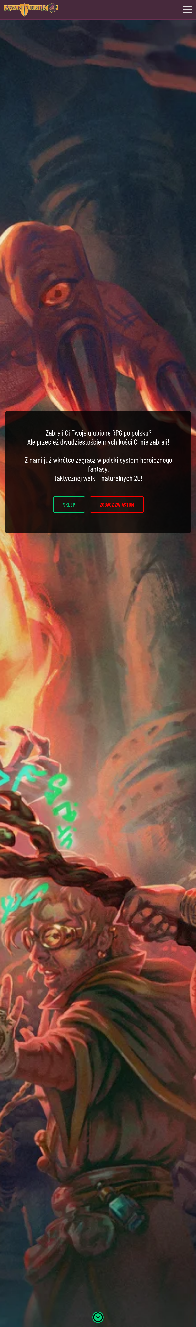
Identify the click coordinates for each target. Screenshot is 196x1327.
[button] (98, 1316)
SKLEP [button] (69, 504)
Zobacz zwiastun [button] (117, 504)
